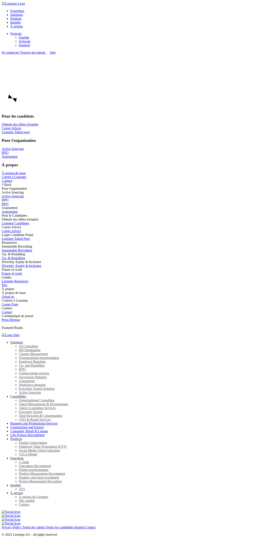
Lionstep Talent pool (16, 132)
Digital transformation (33, 470)
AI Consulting (28, 346)
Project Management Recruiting (40, 481)
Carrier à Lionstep (14, 177)
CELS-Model (28, 454)
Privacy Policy (12, 527)
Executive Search (30, 412)
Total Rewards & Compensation (40, 415)
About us (8, 296)
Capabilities (18, 396)
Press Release (11, 320)
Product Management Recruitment (42, 473)
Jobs (53, 52)
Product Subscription (33, 443)
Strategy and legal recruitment (39, 477)
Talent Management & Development (43, 404)
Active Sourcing (13, 149)
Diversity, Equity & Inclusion (21, 266)
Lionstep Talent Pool (16, 239)
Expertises (17, 11)
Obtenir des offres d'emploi (20, 124)
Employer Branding (32, 361)
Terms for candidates (60, 527)
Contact (7, 181)
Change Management (33, 354)
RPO (5, 152)
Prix (4, 285)
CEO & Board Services (35, 419)
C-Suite (24, 462)
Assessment (10, 156)
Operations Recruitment (35, 466)
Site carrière (27, 500)
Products (16, 439)
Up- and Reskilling (32, 365)
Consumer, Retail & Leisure (29, 431)
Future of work (12, 273)
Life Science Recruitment (27, 435)
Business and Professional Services (34, 423)
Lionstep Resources (15, 281)
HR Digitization (29, 350)
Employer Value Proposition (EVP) (43, 446)
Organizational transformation (39, 358)
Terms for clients (34, 527)
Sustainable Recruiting (17, 250)
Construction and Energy (27, 427)
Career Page (10, 304)
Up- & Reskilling (13, 258)
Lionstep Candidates (15, 223)
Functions (17, 458)
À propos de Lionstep (33, 497)
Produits (15, 18)
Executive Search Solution (37, 388)
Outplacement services (34, 373)
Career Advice (11, 128)
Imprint (79, 527)
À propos (16, 26)
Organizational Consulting (36, 400)
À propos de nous (14, 173)
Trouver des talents (33, 52)
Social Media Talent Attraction (39, 450)
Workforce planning (32, 385)
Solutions (16, 15)
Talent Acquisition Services (37, 408)
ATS (22, 489)
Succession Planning (33, 377)
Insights (15, 22)
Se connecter (11, 52)
